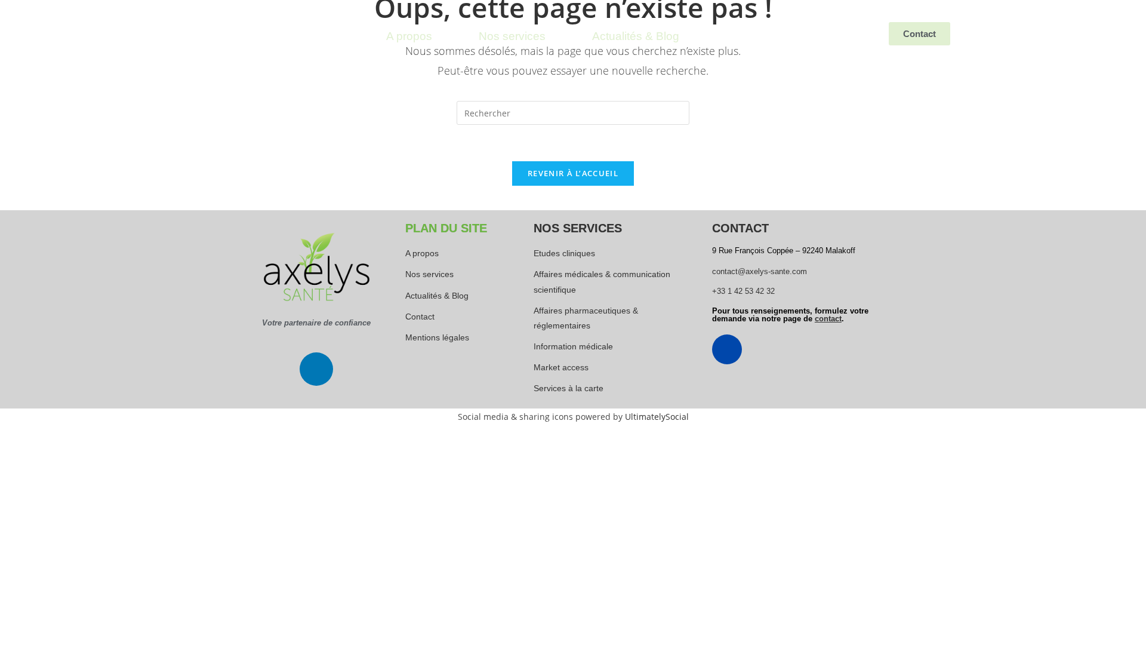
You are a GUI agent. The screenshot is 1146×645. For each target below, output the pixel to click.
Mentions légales (437, 337)
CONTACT (740, 228)
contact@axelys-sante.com (759, 271)
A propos (409, 36)
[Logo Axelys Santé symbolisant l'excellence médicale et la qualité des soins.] (316, 267)
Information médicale (573, 346)
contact (828, 318)
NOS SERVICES (578, 228)
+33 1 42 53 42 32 (743, 291)
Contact (420, 316)
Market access (561, 367)
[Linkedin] (316, 369)
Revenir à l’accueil (573, 173)
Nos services (512, 36)
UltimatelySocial (657, 416)
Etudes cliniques (564, 253)
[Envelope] (727, 349)
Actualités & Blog (635, 36)
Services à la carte (568, 388)
